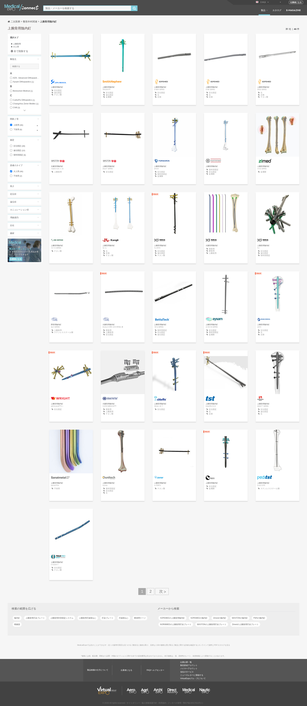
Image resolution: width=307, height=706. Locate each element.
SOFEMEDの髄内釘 (199, 618)
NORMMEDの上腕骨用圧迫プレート (175, 624)
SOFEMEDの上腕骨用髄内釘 (172, 618)
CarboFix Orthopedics (24, 100)
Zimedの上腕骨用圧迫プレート (245, 624)
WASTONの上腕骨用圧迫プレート (211, 624)
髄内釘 (17, 618)
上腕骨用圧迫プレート (35, 618)
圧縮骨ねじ (124, 618)
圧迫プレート (107, 618)
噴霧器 (17, 624)
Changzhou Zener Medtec (26, 104)
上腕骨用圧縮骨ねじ (87, 618)
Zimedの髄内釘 (219, 618)
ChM (16, 107)
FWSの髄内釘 (259, 618)
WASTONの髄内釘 (240, 618)
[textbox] (87, 8)
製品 (263, 10)
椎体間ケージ (140, 618)
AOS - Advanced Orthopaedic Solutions (26, 78)
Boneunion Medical (23, 91)
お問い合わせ (122, 39)
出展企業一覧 (186, 662)
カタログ (276, 10)
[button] (24, 59)
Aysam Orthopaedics (23, 82)
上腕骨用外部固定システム (61, 618)
